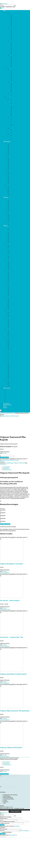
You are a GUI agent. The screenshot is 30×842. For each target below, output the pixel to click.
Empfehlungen (9, 12)
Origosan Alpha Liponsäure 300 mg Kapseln (14, 711)
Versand (5, 453)
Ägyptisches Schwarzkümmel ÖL (17, 232)
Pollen (13, 56)
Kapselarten (9, 395)
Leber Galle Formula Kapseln (16, 292)
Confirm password (4, 823)
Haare (13, 34)
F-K (10, 27)
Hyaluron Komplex (17, 79)
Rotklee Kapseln (13, 336)
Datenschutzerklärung (8, 799)
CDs (10, 128)
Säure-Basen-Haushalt (17, 59)
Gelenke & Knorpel (17, 31)
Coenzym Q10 (15, 21)
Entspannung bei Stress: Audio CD (20, 132)
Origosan (5, 225)
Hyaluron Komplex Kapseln (16, 276)
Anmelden (2, 833)
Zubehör (8, 97)
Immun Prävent (13, 280)
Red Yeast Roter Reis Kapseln (16, 332)
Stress (13, 62)
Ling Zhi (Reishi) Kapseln (15, 294)
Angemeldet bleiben (7, 832)
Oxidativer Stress (16, 53)
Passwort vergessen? (24, 830)
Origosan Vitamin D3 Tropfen (16, 371)
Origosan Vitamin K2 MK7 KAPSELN (19, 375)
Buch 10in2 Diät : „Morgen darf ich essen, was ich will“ (21, 119)
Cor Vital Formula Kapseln (15, 256)
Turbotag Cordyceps (17, 90)
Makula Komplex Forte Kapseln (14, 402)
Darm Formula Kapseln (15, 262)
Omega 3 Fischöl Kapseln (15, 320)
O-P (7, 318)
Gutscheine (12, 134)
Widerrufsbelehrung (8, 797)
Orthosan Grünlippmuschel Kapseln (18, 323)
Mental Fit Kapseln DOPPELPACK (18, 302)
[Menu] (0, 410)
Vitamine (14, 65)
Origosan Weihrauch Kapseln (16, 381)
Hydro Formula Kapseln (15, 277)
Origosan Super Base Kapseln (16, 350)
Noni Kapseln (12, 316)
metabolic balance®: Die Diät (19, 124)
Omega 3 (14, 52)
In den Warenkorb (4, 457)
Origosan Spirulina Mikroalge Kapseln (18, 348)
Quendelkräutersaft (13, 330)
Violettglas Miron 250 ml (18, 115)
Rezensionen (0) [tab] (7, 469)
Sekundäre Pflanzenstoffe (18, 61)
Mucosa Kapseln (13, 308)
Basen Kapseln (13, 239)
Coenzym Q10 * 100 (17, 75)
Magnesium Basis (16, 84)
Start (1, 413)
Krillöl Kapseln (16, 80)
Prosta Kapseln (13, 327)
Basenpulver (15, 19)
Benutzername (3, 818)
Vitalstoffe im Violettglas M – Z (17, 82)
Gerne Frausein (16, 77)
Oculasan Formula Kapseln (15, 319)
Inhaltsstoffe (6, 763)
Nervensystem (15, 51)
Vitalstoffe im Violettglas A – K (16, 69)
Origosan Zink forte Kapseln (16, 385)
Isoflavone (14, 37)
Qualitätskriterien (7, 404)
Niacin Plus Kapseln (14, 315)
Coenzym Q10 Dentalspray (16, 252)
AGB (4, 803)
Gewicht (14, 33)
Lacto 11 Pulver (13, 291)
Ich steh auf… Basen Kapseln (9, 600)
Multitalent (15, 87)
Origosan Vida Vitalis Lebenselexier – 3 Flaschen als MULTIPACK (19, 362)
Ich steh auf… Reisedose (18, 111)
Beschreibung (6, 762)
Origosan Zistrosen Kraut (15, 386)
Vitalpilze (14, 63)
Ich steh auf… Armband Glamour (20, 108)
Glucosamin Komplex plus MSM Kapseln (19, 270)
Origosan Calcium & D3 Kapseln (11, 747)
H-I (7, 271)
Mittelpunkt (15, 86)
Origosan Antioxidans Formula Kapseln (13, 674)
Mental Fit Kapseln (14, 301)
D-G (7, 260)
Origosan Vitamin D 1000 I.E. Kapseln (18, 368)
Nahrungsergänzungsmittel (12, 396)
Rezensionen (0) (7, 764)
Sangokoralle (15, 58)
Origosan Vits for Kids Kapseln (17, 378)
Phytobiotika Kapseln (14, 325)
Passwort (7, 821)
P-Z (10, 55)
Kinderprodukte (16, 38)
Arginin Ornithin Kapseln (15, 238)
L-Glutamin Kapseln (14, 290)
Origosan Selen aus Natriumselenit (17, 343)
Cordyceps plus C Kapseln (15, 257)
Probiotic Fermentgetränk (15, 326)
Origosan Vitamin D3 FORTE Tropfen (18, 369)
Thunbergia (15, 89)
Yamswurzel (12, 413)
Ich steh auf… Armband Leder (19, 106)
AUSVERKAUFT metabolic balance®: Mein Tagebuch (19, 126)
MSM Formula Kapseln (15, 305)
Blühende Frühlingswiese (18, 73)
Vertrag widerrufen (15, 811)
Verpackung (9, 397)
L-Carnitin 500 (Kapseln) (15, 288)
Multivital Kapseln (13, 309)
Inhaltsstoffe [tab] (6, 468)
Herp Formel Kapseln (14, 273)
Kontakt (5, 407)
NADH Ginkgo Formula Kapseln (17, 312)
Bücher (11, 117)
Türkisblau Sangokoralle (18, 91)
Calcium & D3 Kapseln (15, 246)
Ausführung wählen (5, 609)
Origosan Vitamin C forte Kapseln (17, 367)
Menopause (15, 47)
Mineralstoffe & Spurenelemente (20, 48)
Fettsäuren (14, 28)
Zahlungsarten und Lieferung (10, 794)
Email (1, 820)
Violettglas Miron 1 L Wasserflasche (21, 113)
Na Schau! (14, 94)
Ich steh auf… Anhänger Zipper (20, 110)
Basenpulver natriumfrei (15, 241)
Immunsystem (15, 35)
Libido (14, 44)
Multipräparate (15, 49)
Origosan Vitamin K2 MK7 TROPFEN (19, 376)
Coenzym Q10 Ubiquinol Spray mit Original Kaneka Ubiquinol (18, 254)
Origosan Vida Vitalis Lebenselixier (18, 364)
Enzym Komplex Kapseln (15, 266)
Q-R (7, 329)
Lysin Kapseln (12, 295)
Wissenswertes (6, 388)
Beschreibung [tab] (6, 467)
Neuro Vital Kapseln (14, 313)
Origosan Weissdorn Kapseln (16, 382)
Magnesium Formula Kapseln (13, 400)
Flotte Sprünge (15, 76)
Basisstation (15, 72)
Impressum (5, 801)
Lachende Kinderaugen (18, 83)
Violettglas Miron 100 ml (18, 114)
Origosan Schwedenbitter (15, 341)
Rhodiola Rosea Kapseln (15, 334)
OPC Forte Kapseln (14, 322)
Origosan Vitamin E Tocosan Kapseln (18, 372)
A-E (10, 13)
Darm (13, 23)
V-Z (7, 360)
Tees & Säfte (9, 96)
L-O (10, 41)
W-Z (7, 379)
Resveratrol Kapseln (14, 333)
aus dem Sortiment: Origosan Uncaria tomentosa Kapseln (18, 356)
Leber (13, 42)
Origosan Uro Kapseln (14, 358)
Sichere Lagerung (10, 393)
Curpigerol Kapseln (14, 259)
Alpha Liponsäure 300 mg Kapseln (17, 234)
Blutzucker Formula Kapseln (16, 242)
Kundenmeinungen (10, 389)
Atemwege (15, 17)
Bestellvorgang (6, 796)
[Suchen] (15, 5)
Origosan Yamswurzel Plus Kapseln (18, 383)
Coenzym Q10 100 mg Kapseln (17, 250)
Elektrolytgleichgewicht (18, 24)
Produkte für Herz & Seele (15, 99)
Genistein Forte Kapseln (15, 267)
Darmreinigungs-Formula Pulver (17, 263)
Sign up (2, 824)
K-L (7, 283)
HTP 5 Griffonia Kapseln (15, 274)
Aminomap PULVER (14, 236)
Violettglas (8, 390)
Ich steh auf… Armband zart (19, 107)
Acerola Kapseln (13, 228)
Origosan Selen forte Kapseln (16, 344)
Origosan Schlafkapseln (15, 339)
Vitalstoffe (8, 68)
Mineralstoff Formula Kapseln (16, 303)
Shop (4, 10)
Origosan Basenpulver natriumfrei (11, 564)
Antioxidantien (16, 16)
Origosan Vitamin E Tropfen (16, 373)
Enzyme (14, 26)
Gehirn (14, 30)
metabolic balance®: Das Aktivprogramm (18, 122)
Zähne (13, 66)
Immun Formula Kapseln (15, 278)
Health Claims (9, 399)
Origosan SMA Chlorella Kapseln (17, 347)
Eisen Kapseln (12, 264)
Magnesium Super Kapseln (15, 298)
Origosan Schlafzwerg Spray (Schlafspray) (19, 340)
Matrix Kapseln (13, 299)
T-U (7, 351)
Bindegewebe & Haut (17, 20)
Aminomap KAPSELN (15, 235)
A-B (7, 227)
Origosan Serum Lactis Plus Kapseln (18, 346)
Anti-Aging (15, 15)
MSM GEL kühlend (14, 306)
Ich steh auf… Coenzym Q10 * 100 (11, 637)
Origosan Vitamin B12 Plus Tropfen (18, 365)
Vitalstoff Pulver (13, 93)
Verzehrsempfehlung (11, 392)
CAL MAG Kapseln (14, 245)
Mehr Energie (15, 45)
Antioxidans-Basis (16, 71)
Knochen (14, 40)
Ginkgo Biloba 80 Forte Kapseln (17, 268)
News (4, 406)
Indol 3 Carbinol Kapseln (15, 281)
